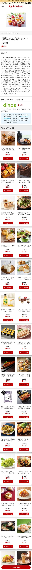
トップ (2, 33)
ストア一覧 (7, 33)
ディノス (13, 33)
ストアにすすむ (16, 567)
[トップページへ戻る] (16, 6)
